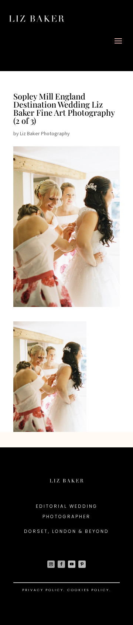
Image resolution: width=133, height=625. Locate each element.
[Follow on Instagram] (51, 564)
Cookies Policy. (89, 590)
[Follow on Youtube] (71, 564)
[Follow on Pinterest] (82, 564)
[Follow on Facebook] (61, 564)
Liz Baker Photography (45, 133)
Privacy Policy (43, 590)
